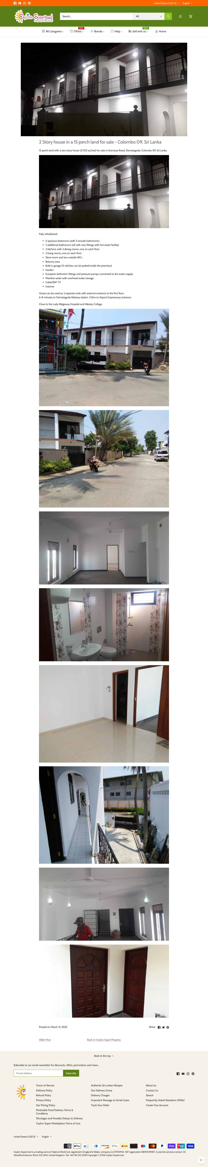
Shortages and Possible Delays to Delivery (59, 1118)
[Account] (180, 16)
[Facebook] (15, 3)
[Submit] (168, 16)
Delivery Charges (100, 1095)
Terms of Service (45, 1085)
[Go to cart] (191, 16)
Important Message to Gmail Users (110, 1100)
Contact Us (152, 1090)
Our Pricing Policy (45, 1105)
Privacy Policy (43, 1100)
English (186, 3)
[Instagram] (24, 3)
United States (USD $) (165, 3)
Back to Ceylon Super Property (104, 1039)
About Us (151, 1085)
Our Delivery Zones (101, 1090)
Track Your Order (100, 1105)
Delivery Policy (44, 1090)
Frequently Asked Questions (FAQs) (165, 1100)
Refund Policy (43, 1095)
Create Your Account (157, 1105)
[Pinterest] (29, 3)
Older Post (45, 1039)
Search (149, 1095)
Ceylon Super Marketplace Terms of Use (58, 1123)
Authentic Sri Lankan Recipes (107, 1085)
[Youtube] (19, 3)
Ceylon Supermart (115, 1155)
